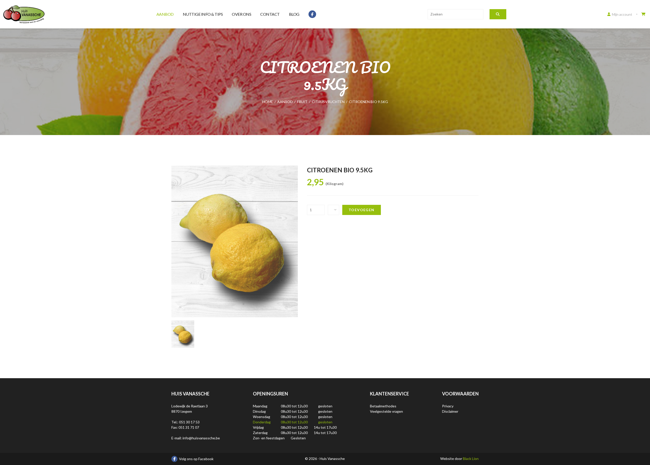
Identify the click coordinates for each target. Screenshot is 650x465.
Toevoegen (362, 210)
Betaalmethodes (383, 406)
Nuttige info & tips (203, 14)
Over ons (241, 14)
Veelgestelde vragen (386, 411)
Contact (270, 14)
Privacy (447, 406)
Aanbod (165, 14)
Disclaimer (450, 411)
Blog (294, 14)
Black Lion (471, 458)
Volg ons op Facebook (196, 459)
